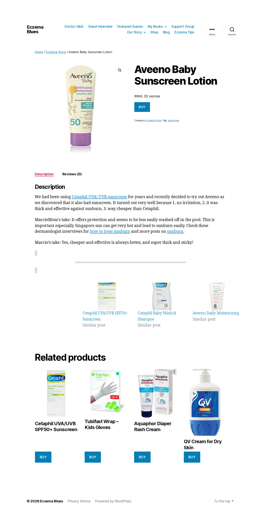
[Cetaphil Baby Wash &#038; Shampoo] (162, 296)
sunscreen (173, 120)
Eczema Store (56, 52)
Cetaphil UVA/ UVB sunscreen (99, 197)
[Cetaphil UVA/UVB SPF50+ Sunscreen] (107, 296)
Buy (142, 107)
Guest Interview (100, 26)
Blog (166, 32)
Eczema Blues (35, 29)
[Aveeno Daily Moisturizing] (217, 296)
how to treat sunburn (110, 231)
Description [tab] (44, 174)
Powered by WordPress (113, 501)
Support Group (182, 26)
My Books (155, 26)
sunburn (175, 231)
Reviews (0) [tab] (72, 174)
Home (39, 52)
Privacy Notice (79, 501)
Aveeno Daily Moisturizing (216, 313)
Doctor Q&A (74, 26)
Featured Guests (130, 26)
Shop (154, 32)
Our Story (134, 32)
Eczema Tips (184, 32)
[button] (119, 70)
